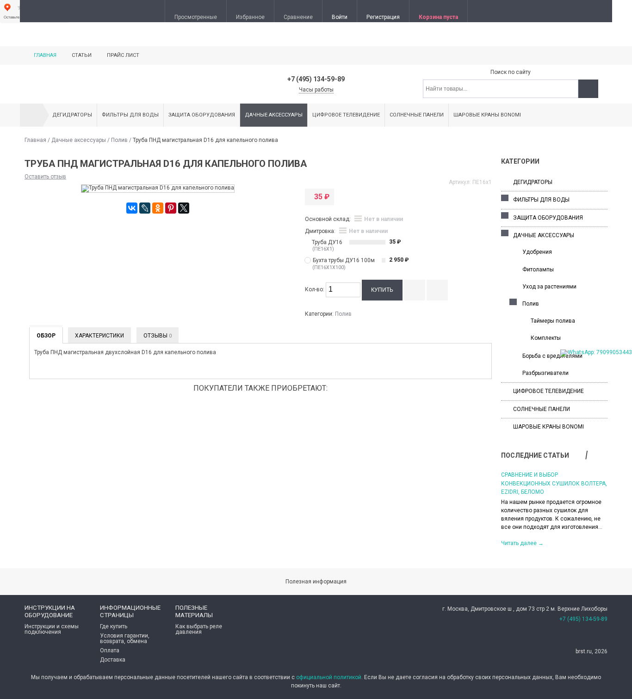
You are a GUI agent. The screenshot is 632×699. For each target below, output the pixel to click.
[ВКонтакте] (131, 208)
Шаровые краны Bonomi (487, 115)
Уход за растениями (549, 286)
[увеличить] (355, 286)
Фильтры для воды (130, 115)
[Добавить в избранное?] (437, 290)
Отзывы (157, 335)
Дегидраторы (72, 115)
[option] (554, 508)
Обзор (46, 335)
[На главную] (31, 115)
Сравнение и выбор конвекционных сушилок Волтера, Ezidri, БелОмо (554, 483)
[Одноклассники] (157, 208)
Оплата (109, 650)
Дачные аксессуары (274, 115)
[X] (183, 208)
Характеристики (99, 335)
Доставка (112, 659)
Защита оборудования (201, 115)
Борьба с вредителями (552, 356)
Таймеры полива (553, 321)
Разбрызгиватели (545, 373)
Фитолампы (538, 269)
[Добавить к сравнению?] (414, 290)
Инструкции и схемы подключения (52, 629)
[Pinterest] (170, 208)
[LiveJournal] (144, 208)
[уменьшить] (355, 293)
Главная (45, 55)
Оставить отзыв (45, 176)
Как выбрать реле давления (198, 629)
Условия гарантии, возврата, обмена (124, 638)
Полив (119, 140)
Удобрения (537, 252)
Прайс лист (123, 55)
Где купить (113, 626)
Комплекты (546, 338)
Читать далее (522, 543)
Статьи (82, 55)
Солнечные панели (417, 115)
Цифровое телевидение (346, 115)
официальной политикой (328, 677)
